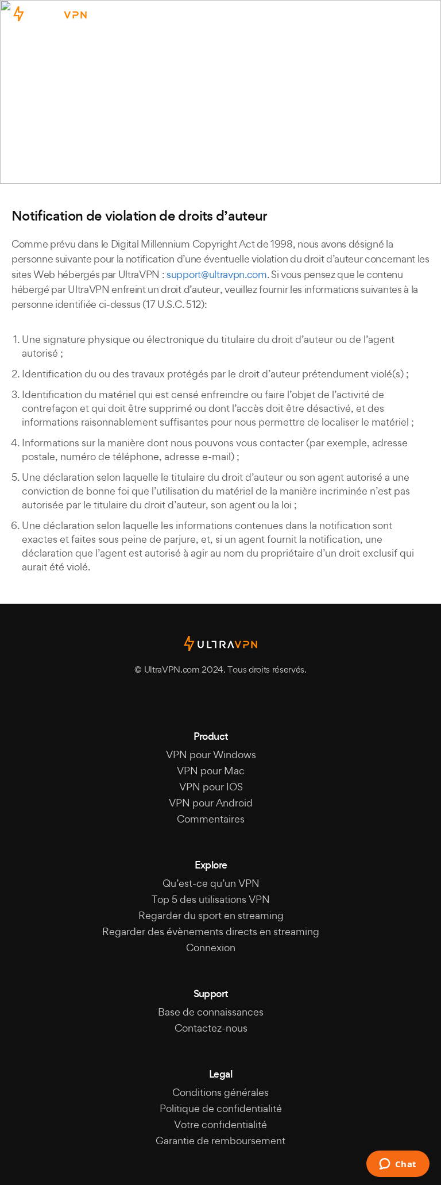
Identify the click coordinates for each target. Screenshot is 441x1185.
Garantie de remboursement (220, 1140)
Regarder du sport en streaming (211, 915)
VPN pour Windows (211, 754)
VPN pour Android (211, 802)
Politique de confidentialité (221, 1108)
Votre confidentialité (220, 1124)
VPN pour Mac (211, 770)
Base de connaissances (211, 1011)
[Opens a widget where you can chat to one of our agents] (398, 1165)
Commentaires (211, 818)
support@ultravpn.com (217, 274)
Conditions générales (220, 1092)
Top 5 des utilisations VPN (211, 899)
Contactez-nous (211, 1028)
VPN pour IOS (211, 786)
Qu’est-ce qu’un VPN (211, 883)
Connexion (210, 947)
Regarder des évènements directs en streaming (210, 931)
